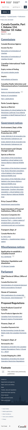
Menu (5, 12)
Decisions (4, 89)
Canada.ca (3, 16)
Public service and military (7, 384)
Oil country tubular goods (10, 72)
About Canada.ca (6, 414)
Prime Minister (5, 395)
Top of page (4, 426)
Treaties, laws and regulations (8, 390)
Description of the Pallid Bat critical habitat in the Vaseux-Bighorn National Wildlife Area (13, 181)
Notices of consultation (9, 95)
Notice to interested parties (10, 92)
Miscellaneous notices (13, 246)
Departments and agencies (8, 382)
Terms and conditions (7, 416)
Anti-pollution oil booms (9, 79)
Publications (21, 16)
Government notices (12, 122)
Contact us (3, 379)
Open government (5, 400)
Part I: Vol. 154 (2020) (7, 20)
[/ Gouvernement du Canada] (10, 2)
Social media (5, 408)
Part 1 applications (7, 99)
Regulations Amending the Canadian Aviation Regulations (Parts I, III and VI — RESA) (13, 349)
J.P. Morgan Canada (8, 266)
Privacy (4, 419)
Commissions (8, 39)
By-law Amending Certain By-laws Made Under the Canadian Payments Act (13, 332)
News (2, 387)
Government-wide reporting (8, 392)
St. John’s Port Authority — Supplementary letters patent (13, 239)
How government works (7, 397)
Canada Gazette (12, 16)
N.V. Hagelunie (6, 257)
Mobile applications (7, 411)
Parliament (7, 271)
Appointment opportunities (10, 204)
